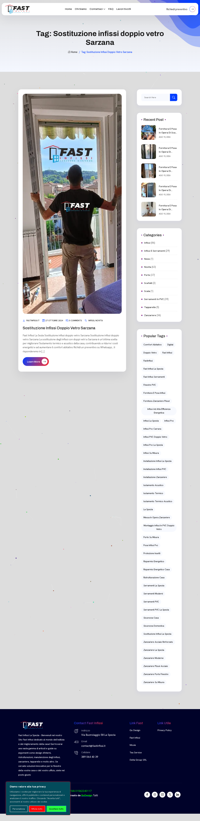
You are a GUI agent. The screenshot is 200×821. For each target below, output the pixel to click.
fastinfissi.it (33, 320)
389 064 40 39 (89, 756)
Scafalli (148, 283)
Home (68, 9)
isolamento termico (153, 493)
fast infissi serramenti (154, 376)
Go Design (135, 730)
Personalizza (19, 809)
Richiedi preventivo (177, 9)
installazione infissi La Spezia (157, 461)
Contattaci (96, 9)
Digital (170, 344)
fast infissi (167, 352)
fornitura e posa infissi (154, 393)
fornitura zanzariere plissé (156, 401)
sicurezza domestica (153, 625)
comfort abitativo (152, 344)
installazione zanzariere (155, 477)
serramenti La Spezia (153, 585)
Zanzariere (150, 315)
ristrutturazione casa (153, 577)
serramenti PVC (151, 601)
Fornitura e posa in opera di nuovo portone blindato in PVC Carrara (168, 150)
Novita (99, 320)
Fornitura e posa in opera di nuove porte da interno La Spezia (168, 207)
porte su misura (151, 537)
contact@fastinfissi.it (93, 745)
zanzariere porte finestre (155, 674)
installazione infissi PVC (154, 469)
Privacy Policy (164, 730)
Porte (147, 275)
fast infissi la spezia (153, 368)
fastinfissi (148, 360)
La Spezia (148, 509)
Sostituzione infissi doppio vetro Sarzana (59, 328)
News (147, 258)
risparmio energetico (153, 561)
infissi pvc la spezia (153, 445)
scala (147, 291)
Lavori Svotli (123, 9)
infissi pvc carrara (152, 428)
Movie (133, 745)
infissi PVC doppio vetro (155, 436)
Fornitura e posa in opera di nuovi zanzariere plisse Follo (168, 169)
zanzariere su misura (153, 682)
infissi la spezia (151, 420)
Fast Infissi (135, 737)
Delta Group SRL (138, 759)
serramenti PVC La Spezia (156, 609)
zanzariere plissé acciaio (155, 666)
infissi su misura (151, 453)
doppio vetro (150, 352)
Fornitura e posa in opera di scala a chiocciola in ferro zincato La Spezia (168, 131)
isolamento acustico (153, 485)
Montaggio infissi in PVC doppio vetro (159, 527)
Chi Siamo (81, 9)
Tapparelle (150, 307)
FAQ (110, 9)
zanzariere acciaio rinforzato (158, 642)
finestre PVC (149, 384)
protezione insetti (151, 553)
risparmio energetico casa (156, 569)
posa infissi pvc (150, 545)
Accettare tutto (56, 809)
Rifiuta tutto (36, 809)
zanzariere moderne (153, 658)
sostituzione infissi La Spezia (157, 633)
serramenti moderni (153, 593)
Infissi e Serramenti (154, 250)
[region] (38, 798)
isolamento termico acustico (157, 501)
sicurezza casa (151, 617)
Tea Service (136, 752)
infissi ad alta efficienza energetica (158, 411)
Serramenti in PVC (154, 299)
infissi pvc (169, 420)
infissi (91, 320)
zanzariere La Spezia (153, 650)
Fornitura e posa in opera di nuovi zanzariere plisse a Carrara (168, 188)
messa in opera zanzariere (156, 517)
